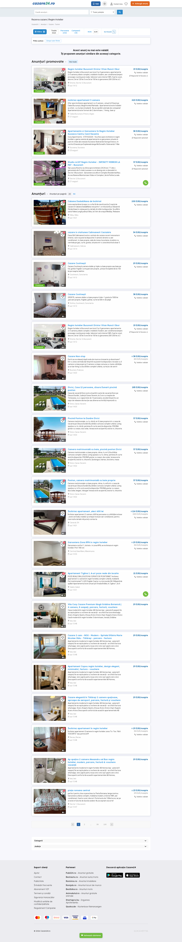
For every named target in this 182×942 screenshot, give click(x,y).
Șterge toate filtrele (53, 41)
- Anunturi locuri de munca (83, 885)
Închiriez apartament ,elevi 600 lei (86, 511)
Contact (37, 877)
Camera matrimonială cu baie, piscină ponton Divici (95, 449)
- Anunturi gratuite (80, 873)
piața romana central (79, 790)
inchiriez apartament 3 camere (84, 100)
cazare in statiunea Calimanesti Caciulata (89, 232)
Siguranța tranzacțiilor (44, 897)
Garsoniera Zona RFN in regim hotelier (87, 542)
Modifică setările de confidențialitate (43, 902)
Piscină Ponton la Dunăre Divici (84, 418)
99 (98, 824)
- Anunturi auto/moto (82, 877)
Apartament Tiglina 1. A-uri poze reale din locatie (93, 573)
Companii (76, 32)
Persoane (65, 32)
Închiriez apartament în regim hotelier (88, 728)
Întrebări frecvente (43, 885)
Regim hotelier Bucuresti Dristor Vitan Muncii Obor (94, 69)
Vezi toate (73, 62)
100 (105, 824)
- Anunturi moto (79, 889)
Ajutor (36, 873)
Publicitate (39, 881)
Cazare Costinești (77, 263)
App (97, 4)
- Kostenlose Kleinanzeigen (84, 906)
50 (74, 194)
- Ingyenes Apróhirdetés (78, 901)
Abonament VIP (41, 889)
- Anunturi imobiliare (81, 881)
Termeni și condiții (42, 893)
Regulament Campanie (45, 908)
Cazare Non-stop (76, 356)
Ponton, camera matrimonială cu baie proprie (91, 480)
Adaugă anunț (141, 3)
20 (70, 194)
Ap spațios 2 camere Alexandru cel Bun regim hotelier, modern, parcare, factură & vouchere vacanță (92, 762)
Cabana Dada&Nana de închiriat (84, 201)
